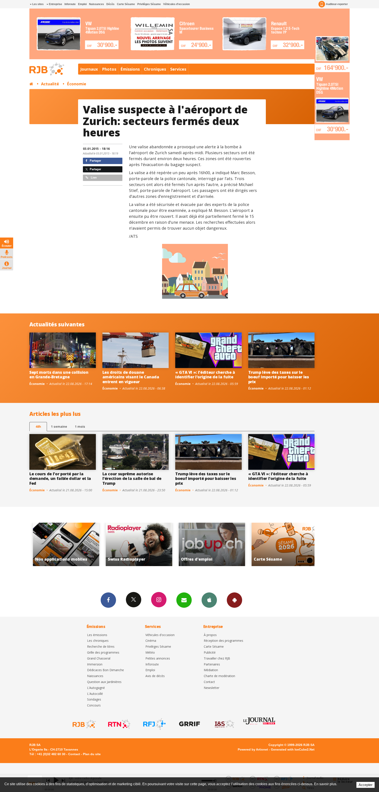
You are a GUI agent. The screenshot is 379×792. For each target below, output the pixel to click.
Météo (150, 652)
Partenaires (212, 664)
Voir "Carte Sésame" (208, 544)
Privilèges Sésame (149, 4)
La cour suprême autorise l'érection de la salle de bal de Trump (131, 478)
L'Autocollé (95, 694)
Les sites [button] (38, 4)
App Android (234, 600)
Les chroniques (98, 641)
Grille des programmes (103, 652)
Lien (93, 177)
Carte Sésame (126, 4)
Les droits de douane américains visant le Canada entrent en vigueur (130, 377)
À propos (210, 635)
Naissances (96, 4)
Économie (76, 83)
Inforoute (70, 4)
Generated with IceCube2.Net (293, 749)
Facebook (108, 600)
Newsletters (184, 600)
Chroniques (155, 69)
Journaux (89, 69)
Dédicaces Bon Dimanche (105, 670)
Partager (95, 160)
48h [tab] (38, 426)
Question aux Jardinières (104, 682)
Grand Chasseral (98, 658)
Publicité (210, 652)
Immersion (94, 664)
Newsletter (211, 688)
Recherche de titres (100, 647)
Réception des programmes (223, 641)
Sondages (94, 699)
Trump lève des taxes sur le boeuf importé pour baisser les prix (278, 377)
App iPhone (209, 600)
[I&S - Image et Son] (224, 724)
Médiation (211, 670)
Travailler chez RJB (217, 658)
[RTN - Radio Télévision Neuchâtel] (119, 724)
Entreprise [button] (55, 4)
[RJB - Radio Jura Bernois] (84, 724)
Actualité (50, 83)
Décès (110, 4)
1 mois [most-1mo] (80, 426)
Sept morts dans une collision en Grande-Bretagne (58, 375)
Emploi (82, 4)
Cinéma (150, 641)
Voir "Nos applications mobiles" (281, 544)
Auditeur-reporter (337, 4)
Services (178, 69)
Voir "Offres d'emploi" (135, 544)
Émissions (130, 69)
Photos (109, 69)
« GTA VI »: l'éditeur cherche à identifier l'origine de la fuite (205, 375)
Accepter (365, 785)
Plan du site (92, 754)
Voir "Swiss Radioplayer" (62, 544)
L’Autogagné (96, 688)
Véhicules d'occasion (176, 4)
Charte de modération (219, 676)
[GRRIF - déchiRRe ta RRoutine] (189, 724)
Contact (209, 682)
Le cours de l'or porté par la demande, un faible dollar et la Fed (60, 478)
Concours (94, 705)
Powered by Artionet (253, 749)
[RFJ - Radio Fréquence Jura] (154, 724)
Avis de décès (155, 676)
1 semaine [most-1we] (59, 426)
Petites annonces (157, 658)
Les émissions (97, 635)
